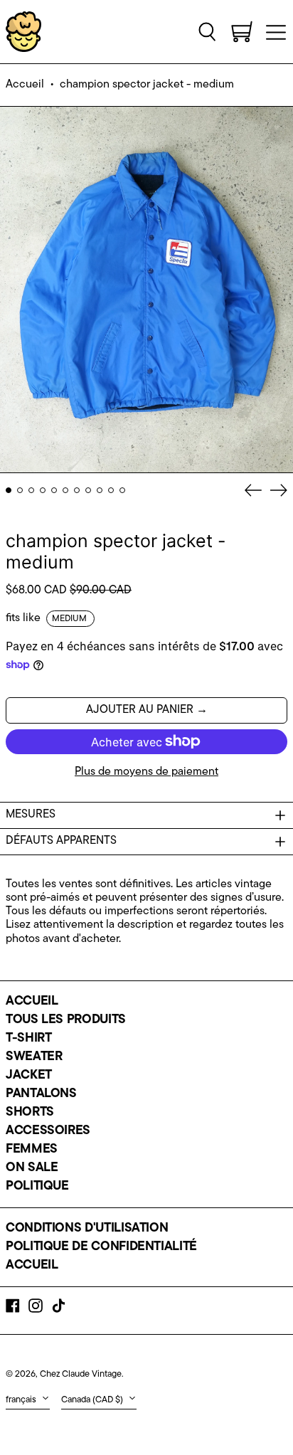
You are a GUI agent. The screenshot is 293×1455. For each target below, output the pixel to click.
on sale (32, 1168)
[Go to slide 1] (8, 490)
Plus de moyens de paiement (146, 772)
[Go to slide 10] (111, 490)
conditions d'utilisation (87, 1228)
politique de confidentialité (101, 1247)
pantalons (41, 1094)
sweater (34, 1057)
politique (37, 1186)
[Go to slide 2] (20, 490)
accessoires (48, 1131)
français (22, 1399)
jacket (29, 1075)
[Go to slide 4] (43, 490)
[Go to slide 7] (77, 490)
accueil (32, 1001)
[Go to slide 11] (122, 490)
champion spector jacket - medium (147, 84)
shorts (30, 1112)
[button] (207, 31)
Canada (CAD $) (93, 1399)
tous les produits (66, 1020)
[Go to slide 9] (99, 490)
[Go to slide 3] (31, 490)
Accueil (25, 84)
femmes (32, 1149)
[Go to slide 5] (54, 490)
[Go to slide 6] (65, 490)
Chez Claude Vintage (81, 1374)
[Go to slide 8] (88, 490)
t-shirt (28, 1038)
